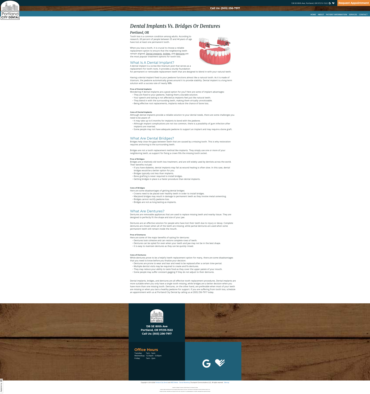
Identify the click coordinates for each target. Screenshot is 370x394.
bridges (166, 53)
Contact (363, 14)
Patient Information (336, 14)
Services (353, 14)
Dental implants (154, 53)
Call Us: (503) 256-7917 (157, 333)
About (321, 14)
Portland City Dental (162, 382)
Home (313, 14)
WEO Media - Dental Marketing (180, 382)
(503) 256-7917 (225, 8)
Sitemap (226, 382)
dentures (180, 53)
